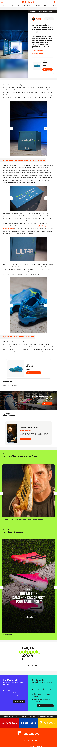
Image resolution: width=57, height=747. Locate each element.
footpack (6, 716)
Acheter (46, 403)
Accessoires (39, 5)
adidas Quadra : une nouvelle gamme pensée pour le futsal (24, 519)
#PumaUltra (49, 52)
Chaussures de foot (13, 716)
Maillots (13, 5)
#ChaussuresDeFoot (37, 50)
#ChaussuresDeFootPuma (39, 52)
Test (19, 5)
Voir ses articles (24, 439)
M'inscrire (18, 701)
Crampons (6, 5)
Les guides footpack (27, 5)
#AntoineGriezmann (37, 53)
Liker (50, 19)
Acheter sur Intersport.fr (48, 69)
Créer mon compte (44, 705)
